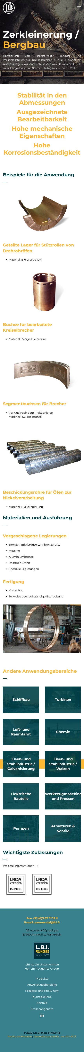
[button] (79, 8)
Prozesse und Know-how (42, 990)
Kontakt (42, 1003)
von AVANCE (68, 1036)
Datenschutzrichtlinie (46, 1036)
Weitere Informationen (18, 866)
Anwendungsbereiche (42, 984)
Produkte (42, 978)
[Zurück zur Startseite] (9, 8)
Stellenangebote (42, 1009)
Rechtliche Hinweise (20, 1036)
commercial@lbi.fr (47, 922)
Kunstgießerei (42, 997)
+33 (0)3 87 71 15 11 (45, 918)
